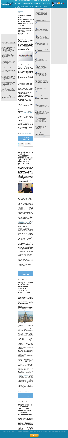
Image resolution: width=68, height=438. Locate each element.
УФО (26, 2)
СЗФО (39, 0)
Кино (16, 6)
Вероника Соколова (26, 133)
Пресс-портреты (18, 7)
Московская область (26, 0)
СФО (28, 2)
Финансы (33, 3)
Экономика (25, 3)
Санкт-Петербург (34, 0)
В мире (16, 3)
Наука (48, 3)
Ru (63, 0)
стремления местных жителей (25, 374)
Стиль (19, 6)
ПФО (44, 0)
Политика (20, 3)
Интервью (41, 6)
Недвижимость (26, 6)
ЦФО (41, 0)
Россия (16, 0)
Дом (21, 6)
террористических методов (25, 222)
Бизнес (29, 3)
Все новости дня (42, 136)
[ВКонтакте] (20, 142)
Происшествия (43, 3)
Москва (20, 0)
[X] (20, 145)
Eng (66, 0)
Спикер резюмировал (23, 256)
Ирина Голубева (25, 269)
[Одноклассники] (28, 142)
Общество (38, 3)
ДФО (31, 2)
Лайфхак (36, 6)
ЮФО (46, 0)
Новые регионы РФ (36, 2)
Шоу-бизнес (31, 6)
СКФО (49, 0)
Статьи (45, 6)
